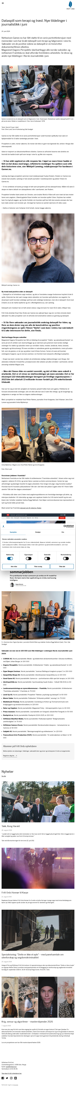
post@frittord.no (11, 1067)
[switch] (28, 558)
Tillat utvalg (38, 566)
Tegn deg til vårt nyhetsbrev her (12, 1073)
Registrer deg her (8, 756)
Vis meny (4, 3)
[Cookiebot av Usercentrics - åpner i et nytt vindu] (65, 526)
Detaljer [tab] (38, 532)
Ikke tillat (14, 566)
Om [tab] (63, 532)
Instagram (11, 1078)
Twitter (7, 1078)
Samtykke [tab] (13, 532)
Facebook (3, 1078)
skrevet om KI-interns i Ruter (30, 508)
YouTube (15, 1078)
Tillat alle (62, 566)
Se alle (4, 776)
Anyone (15, 1085)
